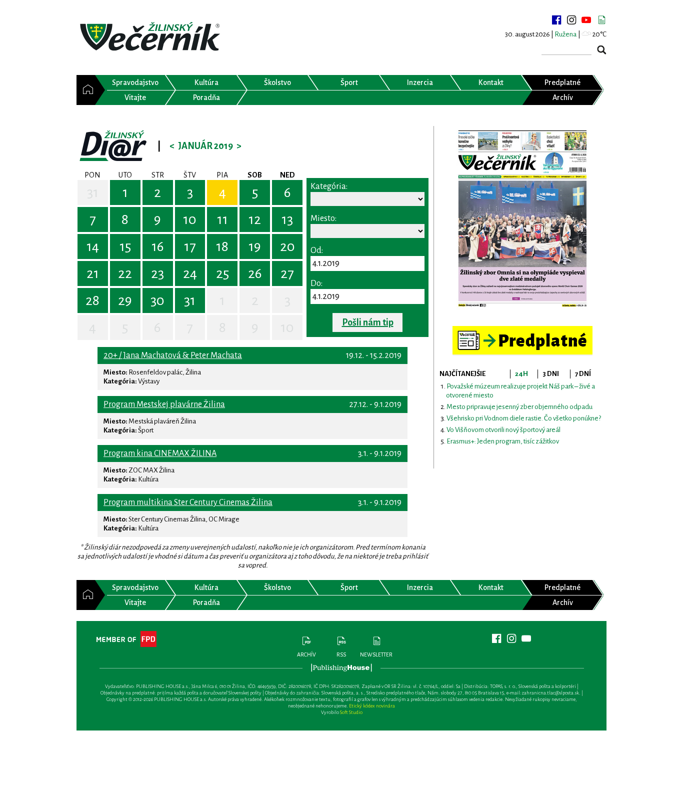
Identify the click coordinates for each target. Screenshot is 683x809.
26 (255, 273)
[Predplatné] (522, 330)
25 (222, 273)
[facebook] (557, 20)
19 (254, 246)
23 (157, 273)
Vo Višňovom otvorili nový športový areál (503, 430)
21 (92, 273)
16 (158, 246)
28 (93, 300)
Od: (316, 250)
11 (222, 219)
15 (125, 246)
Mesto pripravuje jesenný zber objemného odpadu (519, 406)
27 (287, 273)
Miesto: (323, 218)
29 (125, 300)
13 (287, 219)
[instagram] (571, 20)
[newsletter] (601, 20)
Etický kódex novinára (372, 705)
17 (190, 246)
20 (287, 246)
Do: (316, 283)
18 (222, 246)
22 (125, 273)
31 (92, 192)
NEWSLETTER (376, 655)
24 (190, 273)
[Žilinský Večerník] (151, 37)
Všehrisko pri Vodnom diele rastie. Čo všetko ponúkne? (523, 418)
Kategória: (329, 186)
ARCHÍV (306, 655)
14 (92, 246)
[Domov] (85, 90)
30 (157, 300)
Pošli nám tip (368, 323)
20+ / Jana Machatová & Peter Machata (173, 355)
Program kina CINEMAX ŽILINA (160, 453)
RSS (341, 655)
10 (189, 219)
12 (254, 219)
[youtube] (587, 20)
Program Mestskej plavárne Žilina (164, 404)
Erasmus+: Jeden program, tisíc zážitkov (502, 441)
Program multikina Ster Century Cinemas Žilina (188, 502)
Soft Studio (351, 712)
